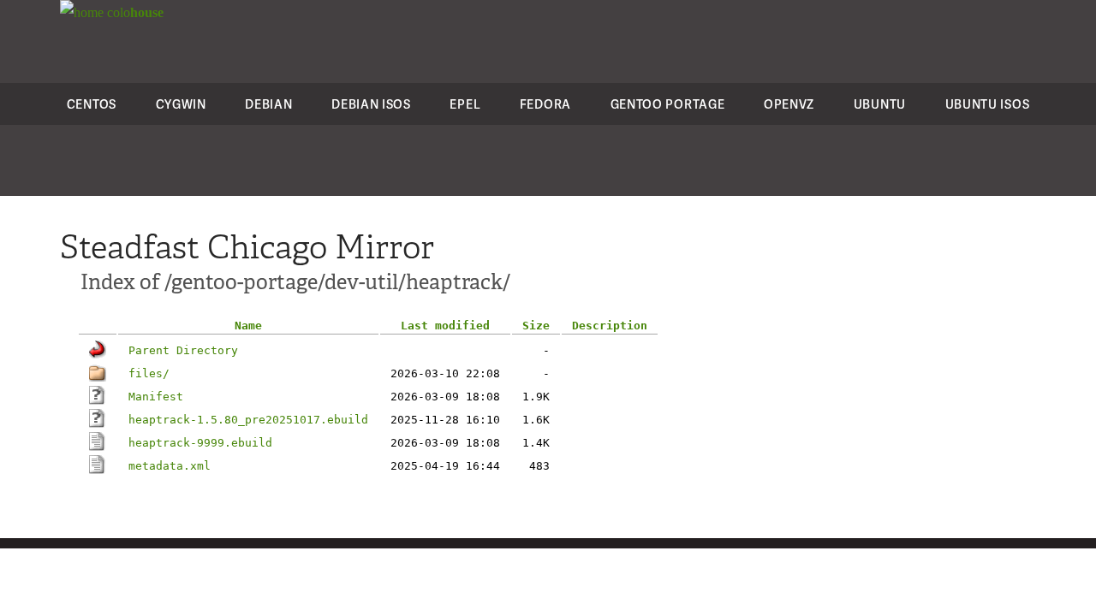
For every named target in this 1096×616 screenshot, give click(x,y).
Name (248, 325)
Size (536, 325)
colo (134, 12)
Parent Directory (183, 350)
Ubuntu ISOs (987, 104)
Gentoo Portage (668, 104)
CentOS (91, 104)
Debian (268, 104)
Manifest (155, 396)
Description (609, 325)
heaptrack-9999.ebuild (200, 442)
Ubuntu (880, 104)
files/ (149, 373)
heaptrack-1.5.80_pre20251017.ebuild (248, 419)
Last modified (445, 325)
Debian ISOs (371, 104)
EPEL (465, 104)
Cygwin (181, 104)
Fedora (545, 104)
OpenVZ (789, 104)
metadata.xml (169, 465)
